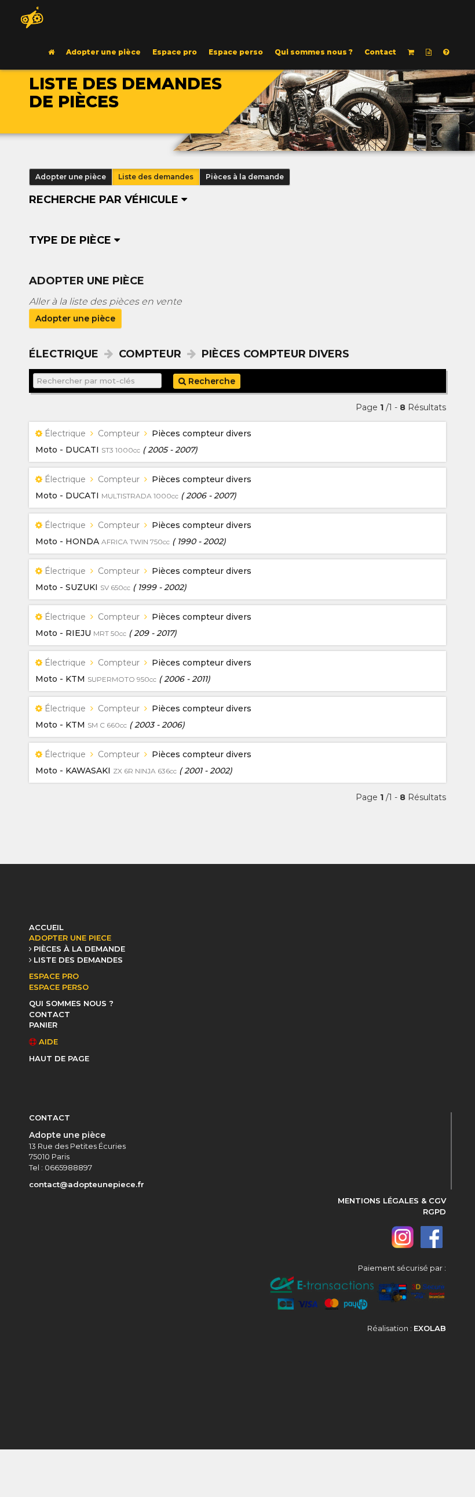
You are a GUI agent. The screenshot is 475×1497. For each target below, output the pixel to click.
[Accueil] (51, 52)
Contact (380, 52)
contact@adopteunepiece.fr (86, 1184)
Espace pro (174, 52)
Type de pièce (71, 240)
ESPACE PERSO (59, 987)
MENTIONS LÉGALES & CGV (392, 1200)
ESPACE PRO (54, 976)
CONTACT (49, 1014)
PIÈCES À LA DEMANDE (79, 948)
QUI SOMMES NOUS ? (71, 1003)
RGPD (434, 1211)
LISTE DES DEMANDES (78, 959)
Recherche (210, 381)
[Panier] (411, 52)
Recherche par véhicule (105, 199)
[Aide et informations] (446, 52)
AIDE (47, 1041)
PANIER (43, 1024)
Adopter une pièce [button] (70, 176)
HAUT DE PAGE (59, 1058)
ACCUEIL (46, 927)
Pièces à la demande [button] (245, 176)
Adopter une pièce (103, 52)
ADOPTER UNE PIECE (70, 937)
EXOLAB (430, 1328)
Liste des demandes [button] (155, 176)
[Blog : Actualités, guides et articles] (428, 52)
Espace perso (236, 52)
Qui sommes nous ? (314, 52)
